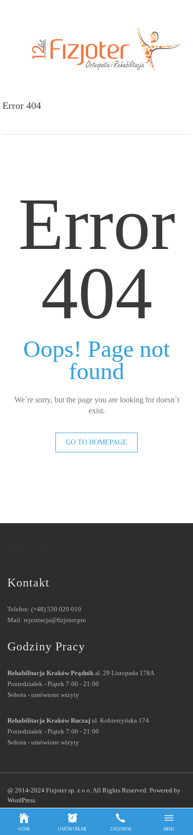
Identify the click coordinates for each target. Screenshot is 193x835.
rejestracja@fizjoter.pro (55, 620)
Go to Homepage (96, 442)
